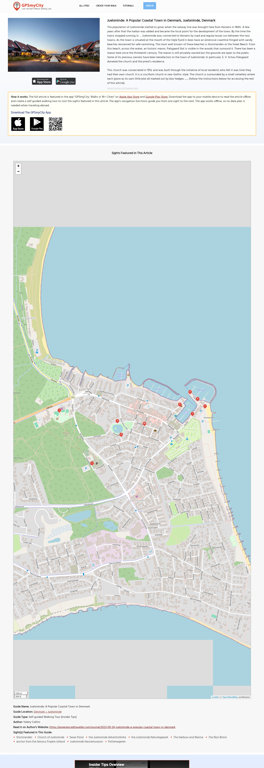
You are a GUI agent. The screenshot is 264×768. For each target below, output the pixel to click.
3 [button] (117, 421)
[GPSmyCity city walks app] (32, 6)
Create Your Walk (106, 6)
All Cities (84, 6)
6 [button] (197, 399)
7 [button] (192, 413)
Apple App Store (129, 97)
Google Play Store (156, 97)
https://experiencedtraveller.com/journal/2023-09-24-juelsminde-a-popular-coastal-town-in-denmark (112, 727)
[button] (18, 166)
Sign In (150, 6)
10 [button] (144, 423)
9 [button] (179, 404)
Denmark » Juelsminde (48, 712)
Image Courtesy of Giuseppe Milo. (122, 88)
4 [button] (121, 434)
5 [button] (59, 410)
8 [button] (190, 392)
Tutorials (128, 6)
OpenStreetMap (230, 696)
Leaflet (215, 696)
